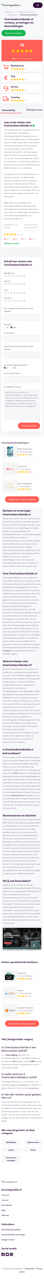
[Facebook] (3, 1254)
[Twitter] (7, 1254)
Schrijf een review (35, 109)
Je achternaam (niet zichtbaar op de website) (18, 347)
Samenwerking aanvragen (13, 1234)
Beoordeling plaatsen (11, 1229)
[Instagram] (11, 1254)
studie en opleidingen (19, 1084)
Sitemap (5, 1215)
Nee (14, 327)
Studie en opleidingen (26, 12)
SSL (15, 773)
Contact (4, 1200)
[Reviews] (10, 5)
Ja (7, 327)
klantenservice (17, 795)
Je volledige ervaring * (13, 387)
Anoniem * (8, 324)
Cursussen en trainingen (11, 1159)
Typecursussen (33, 1142)
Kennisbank (6, 1205)
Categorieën (9, 12)
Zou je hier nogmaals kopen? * (16, 365)
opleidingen (34, 1088)
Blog (3, 1210)
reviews (4, 1117)
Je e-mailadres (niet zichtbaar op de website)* (18, 309)
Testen (33, 1150)
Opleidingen (12, 14)
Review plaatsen (29, 425)
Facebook (7, 650)
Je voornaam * (10, 333)
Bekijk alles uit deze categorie (22, 499)
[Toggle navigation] (38, 5)
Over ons (5, 1195)
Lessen (11, 1150)
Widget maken (7, 1239)
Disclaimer (29, 1268)
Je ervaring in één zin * (13, 373)
